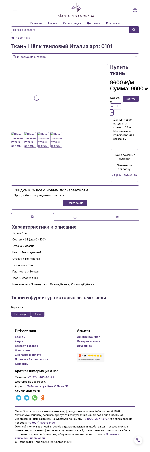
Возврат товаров (26, 345)
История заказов (88, 341)
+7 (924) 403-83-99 (124, 175)
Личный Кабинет (88, 336)
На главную (20, 314)
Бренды (20, 336)
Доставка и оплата (28, 354)
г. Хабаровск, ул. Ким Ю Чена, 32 (47, 386)
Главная (36, 23)
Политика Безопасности (31, 359)
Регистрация (72, 23)
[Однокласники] (42, 397)
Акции (19, 341)
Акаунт (52, 23)
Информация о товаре (31, 56)
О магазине (23, 350)
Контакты (113, 23)
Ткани (38, 314)
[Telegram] (19, 397)
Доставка (93, 23)
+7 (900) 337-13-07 (96, 418)
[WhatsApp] (35, 397)
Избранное (84, 345)
